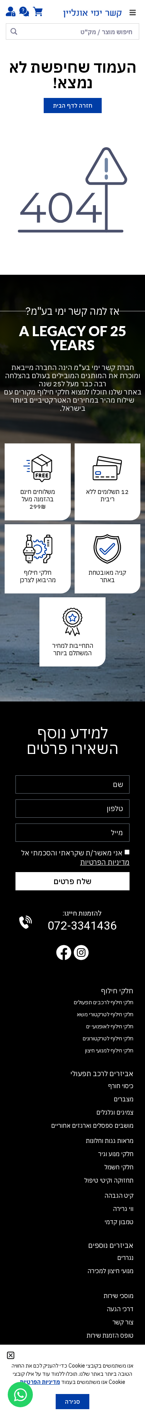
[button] (132, 12)
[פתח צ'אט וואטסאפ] (20, 1394)
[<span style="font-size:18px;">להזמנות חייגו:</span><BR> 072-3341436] (25, 922)
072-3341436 (82, 921)
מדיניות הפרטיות (105, 862)
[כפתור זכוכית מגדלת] (14, 31)
